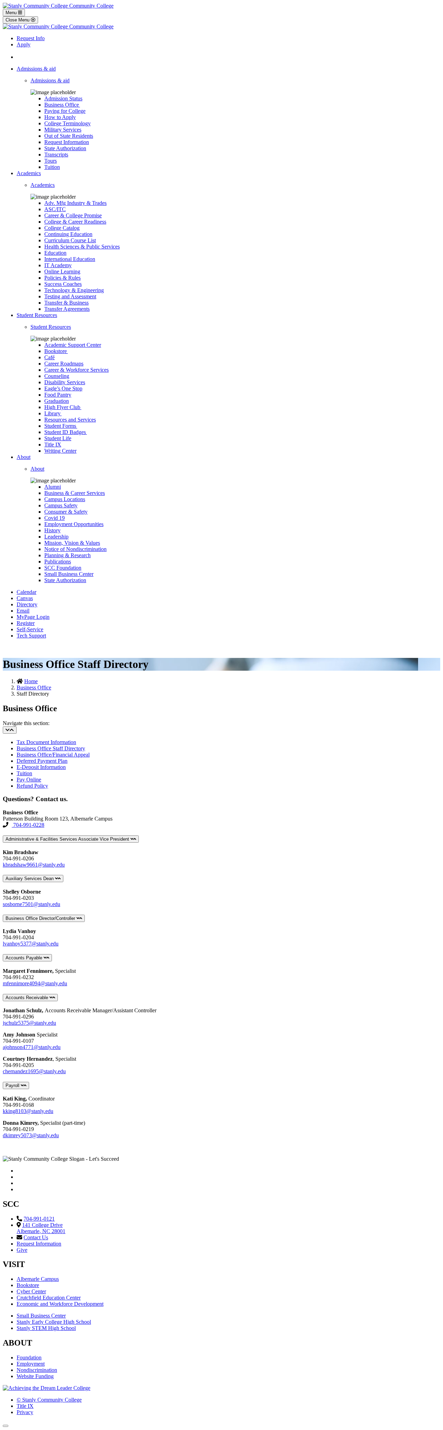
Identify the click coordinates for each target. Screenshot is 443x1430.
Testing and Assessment (70, 296)
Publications (57, 561)
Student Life (57, 438)
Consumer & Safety (66, 512)
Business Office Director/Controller (41, 918)
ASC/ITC (55, 209)
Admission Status (63, 98)
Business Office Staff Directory (51, 748)
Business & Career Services (74, 493)
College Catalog (62, 228)
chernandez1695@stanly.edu (34, 1071)
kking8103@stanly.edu (28, 1111)
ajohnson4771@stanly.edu (32, 1047)
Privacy (25, 1412)
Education (55, 253)
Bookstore (56, 351)
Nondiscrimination (37, 1370)
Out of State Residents (68, 136)
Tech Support (31, 636)
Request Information (66, 142)
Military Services (62, 130)
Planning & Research (67, 555)
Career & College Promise (73, 215)
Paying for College (64, 111)
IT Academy (58, 265)
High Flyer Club (62, 407)
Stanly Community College (49, 1400)
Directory (27, 604)
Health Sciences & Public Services (82, 247)
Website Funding (35, 1376)
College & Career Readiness (75, 222)
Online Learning (62, 271)
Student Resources (37, 315)
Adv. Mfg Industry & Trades (75, 203)
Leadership (56, 537)
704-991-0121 (39, 1219)
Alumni (52, 487)
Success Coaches (63, 284)
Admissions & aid (36, 69)
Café (49, 357)
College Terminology (67, 123)
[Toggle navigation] (10, 730)
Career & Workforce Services (76, 370)
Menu (12, 12)
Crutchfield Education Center (49, 1298)
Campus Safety (61, 505)
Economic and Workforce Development (60, 1304)
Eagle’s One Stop (63, 388)
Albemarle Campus (38, 1279)
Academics (29, 173)
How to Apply (60, 117)
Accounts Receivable (27, 997)
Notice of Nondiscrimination (75, 549)
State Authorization (65, 148)
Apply (23, 44)
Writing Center (60, 451)
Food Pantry (57, 395)
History (52, 530)
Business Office (62, 105)
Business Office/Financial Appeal (53, 755)
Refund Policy (32, 786)
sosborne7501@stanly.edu (31, 904)
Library (53, 413)
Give (22, 1250)
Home (31, 681)
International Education (69, 259)
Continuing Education (68, 234)
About (23, 457)
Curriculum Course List (70, 240)
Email (23, 611)
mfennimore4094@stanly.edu (35, 983)
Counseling (56, 376)
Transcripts (56, 154)
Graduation (56, 401)
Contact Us (36, 1237)
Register (26, 623)
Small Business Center (68, 574)
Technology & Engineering (74, 290)
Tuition (52, 167)
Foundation (29, 1357)
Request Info (31, 38)
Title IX (52, 444)
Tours (50, 161)
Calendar (26, 592)
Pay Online (29, 779)
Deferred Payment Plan (42, 761)
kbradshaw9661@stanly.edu (34, 865)
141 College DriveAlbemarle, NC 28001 (41, 1228)
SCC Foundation (62, 568)
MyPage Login (33, 617)
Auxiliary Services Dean (30, 878)
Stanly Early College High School (54, 1322)
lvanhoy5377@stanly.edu (30, 944)
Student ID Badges (65, 432)
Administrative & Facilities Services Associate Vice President (68, 839)
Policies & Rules (62, 278)
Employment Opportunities (73, 524)
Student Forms (60, 426)
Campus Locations (64, 499)
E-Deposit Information (41, 767)
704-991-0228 (28, 825)
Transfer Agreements (67, 309)
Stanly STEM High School (46, 1328)
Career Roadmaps (63, 363)
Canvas (25, 598)
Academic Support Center (72, 345)
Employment (31, 1364)
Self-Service (30, 629)
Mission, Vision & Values (72, 543)
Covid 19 (54, 518)
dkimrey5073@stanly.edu (31, 1135)
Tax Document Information (46, 742)
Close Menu (18, 19)
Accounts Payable (25, 957)
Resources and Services (70, 420)
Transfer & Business (66, 303)
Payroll (13, 1085)
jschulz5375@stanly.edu (29, 1023)
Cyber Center (31, 1291)
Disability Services (64, 382)
